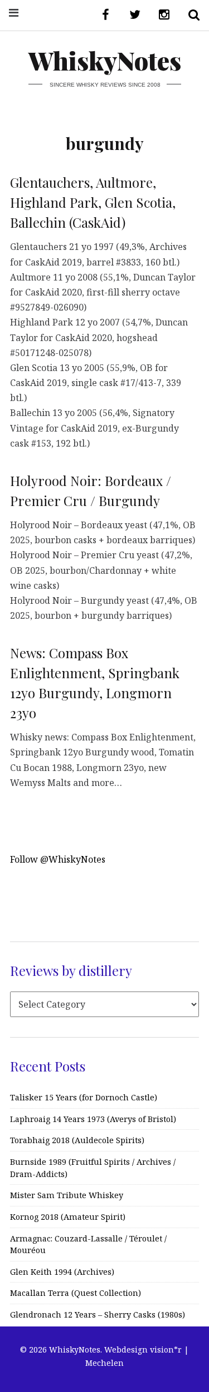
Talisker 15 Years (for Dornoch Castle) (83, 1097)
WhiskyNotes (104, 60)
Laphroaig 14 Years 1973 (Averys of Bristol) (93, 1119)
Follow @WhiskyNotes (57, 859)
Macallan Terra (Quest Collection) (75, 1293)
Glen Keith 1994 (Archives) (62, 1271)
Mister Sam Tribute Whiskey (66, 1195)
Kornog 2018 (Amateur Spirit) (67, 1216)
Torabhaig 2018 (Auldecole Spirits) (77, 1140)
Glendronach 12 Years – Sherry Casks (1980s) (97, 1314)
